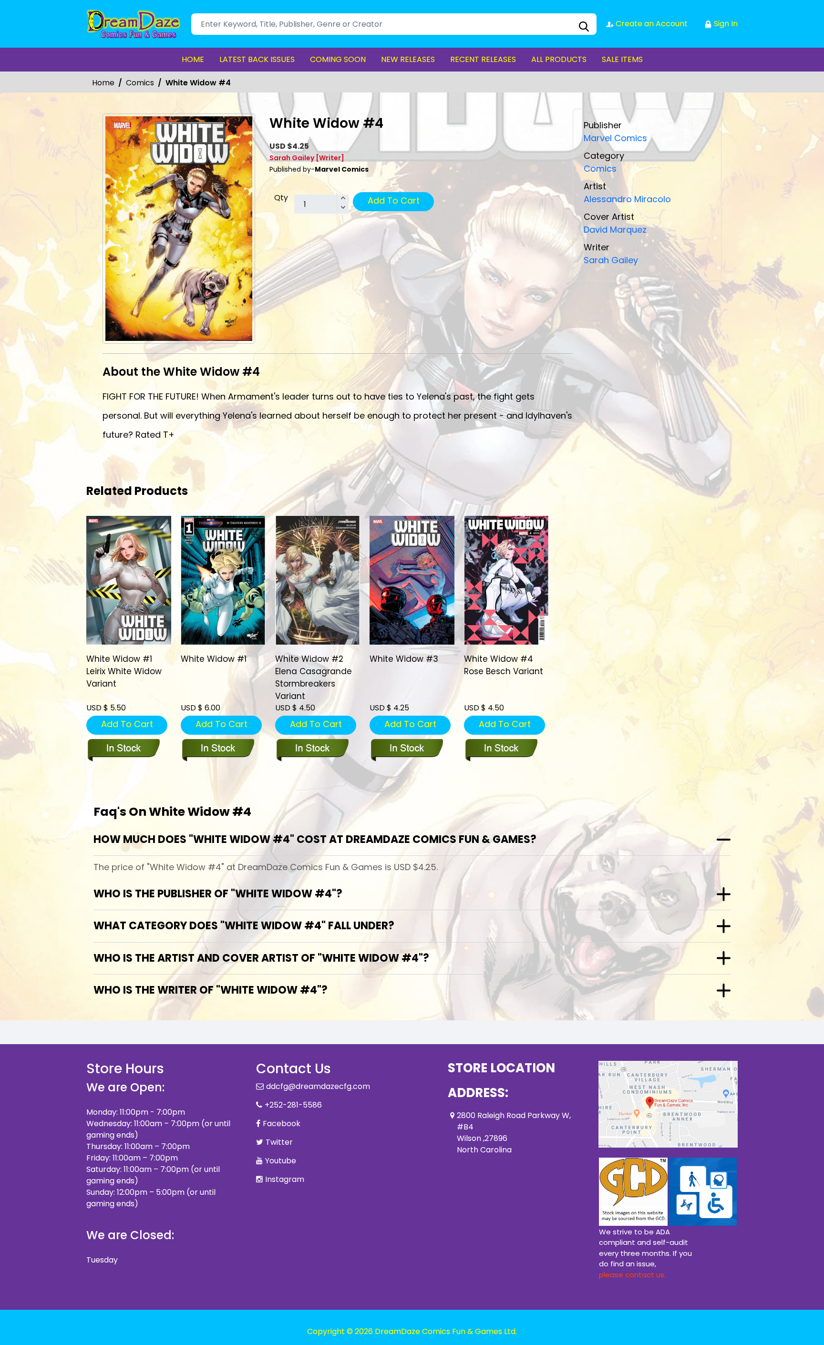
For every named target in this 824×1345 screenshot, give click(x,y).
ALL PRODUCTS (559, 59)
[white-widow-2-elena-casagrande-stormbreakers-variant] (317, 580)
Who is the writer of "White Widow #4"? (210, 990)
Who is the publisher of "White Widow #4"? (217, 893)
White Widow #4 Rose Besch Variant (503, 665)
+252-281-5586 (293, 1104)
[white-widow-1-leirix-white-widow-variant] (128, 580)
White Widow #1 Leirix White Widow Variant (124, 671)
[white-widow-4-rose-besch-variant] (506, 580)
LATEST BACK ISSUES (257, 59)
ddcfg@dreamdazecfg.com (318, 1086)
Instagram (284, 1179)
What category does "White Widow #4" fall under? (243, 925)
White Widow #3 (404, 659)
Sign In (725, 23)
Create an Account (651, 23)
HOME (193, 59)
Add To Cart (394, 200)
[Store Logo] (134, 24)
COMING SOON (338, 59)
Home (103, 82)
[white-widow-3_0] (412, 580)
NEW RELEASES (408, 59)
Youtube (280, 1160)
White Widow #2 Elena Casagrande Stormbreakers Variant (313, 677)
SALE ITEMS (622, 59)
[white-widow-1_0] (223, 580)
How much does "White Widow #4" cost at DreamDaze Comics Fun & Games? (314, 839)
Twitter (279, 1142)
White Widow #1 (214, 659)
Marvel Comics (615, 138)
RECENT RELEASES (483, 59)
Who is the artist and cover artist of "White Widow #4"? (261, 958)
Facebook (281, 1123)
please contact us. (632, 1275)
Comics (140, 82)
